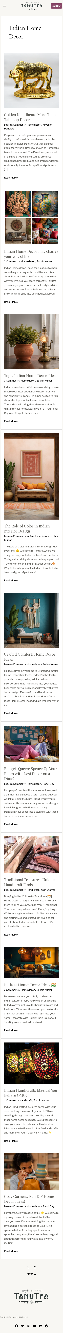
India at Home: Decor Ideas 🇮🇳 (30, 984)
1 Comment (10, 1100)
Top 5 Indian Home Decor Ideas (30, 375)
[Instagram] (28, 1325)
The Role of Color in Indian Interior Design (27, 528)
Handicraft (33, 889)
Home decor (34, 124)
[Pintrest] (46, 1325)
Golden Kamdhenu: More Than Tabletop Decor (30, 117)
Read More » (11, 177)
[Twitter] (22, 1325)
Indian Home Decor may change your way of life (31, 254)
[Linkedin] (40, 1325)
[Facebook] (16, 1325)
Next (31, 1274)
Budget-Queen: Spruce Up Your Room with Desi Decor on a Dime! (30, 773)
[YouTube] (34, 1325)
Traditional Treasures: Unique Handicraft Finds (29, 882)
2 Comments (11, 261)
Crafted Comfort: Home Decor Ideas (29, 656)
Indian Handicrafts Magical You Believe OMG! (30, 1092)
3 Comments (11, 380)
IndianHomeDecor (37, 536)
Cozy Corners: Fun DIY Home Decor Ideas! (29, 1199)
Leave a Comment (14, 124)
